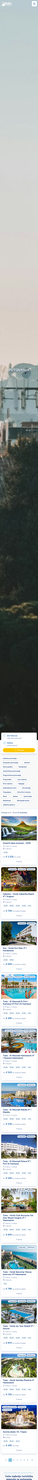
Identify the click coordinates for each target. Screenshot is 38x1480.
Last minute (22, 779)
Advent (27, 763)
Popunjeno (7, 792)
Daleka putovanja (10, 758)
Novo (5, 796)
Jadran (15, 796)
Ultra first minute (24, 792)
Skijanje (21, 784)
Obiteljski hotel (23, 800)
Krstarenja (26, 788)
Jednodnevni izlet (10, 788)
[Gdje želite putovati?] (22, 736)
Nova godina (8, 767)
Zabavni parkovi (9, 805)
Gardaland (22, 767)
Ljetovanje (28, 796)
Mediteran (7, 800)
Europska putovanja (10, 763)
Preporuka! (7, 779)
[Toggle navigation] (34, 4)
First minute (7, 784)
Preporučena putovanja (12, 775)
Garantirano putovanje (11, 771)
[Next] (31, 1460)
